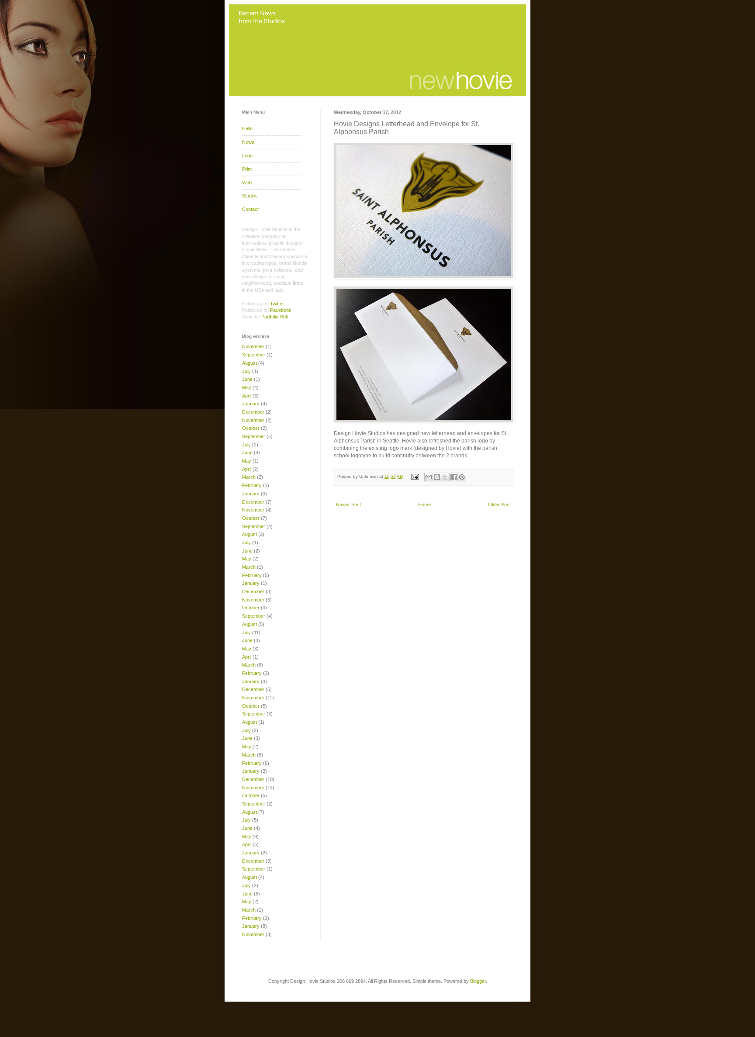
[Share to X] (445, 477)
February (252, 485)
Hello (247, 128)
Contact (250, 209)
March (249, 477)
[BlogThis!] (437, 477)
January (251, 403)
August (249, 363)
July (246, 371)
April (246, 395)
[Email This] (428, 477)
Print (247, 169)
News (248, 142)
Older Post (499, 504)
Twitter (277, 303)
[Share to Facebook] (453, 477)
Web (247, 182)
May (246, 387)
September (253, 354)
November (253, 346)
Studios (250, 195)
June (247, 379)
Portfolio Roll (274, 316)
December (253, 412)
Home (424, 504)
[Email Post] (414, 476)
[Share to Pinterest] (461, 477)
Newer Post (348, 504)
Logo (247, 155)
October (251, 428)
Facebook (280, 310)
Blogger (478, 981)
